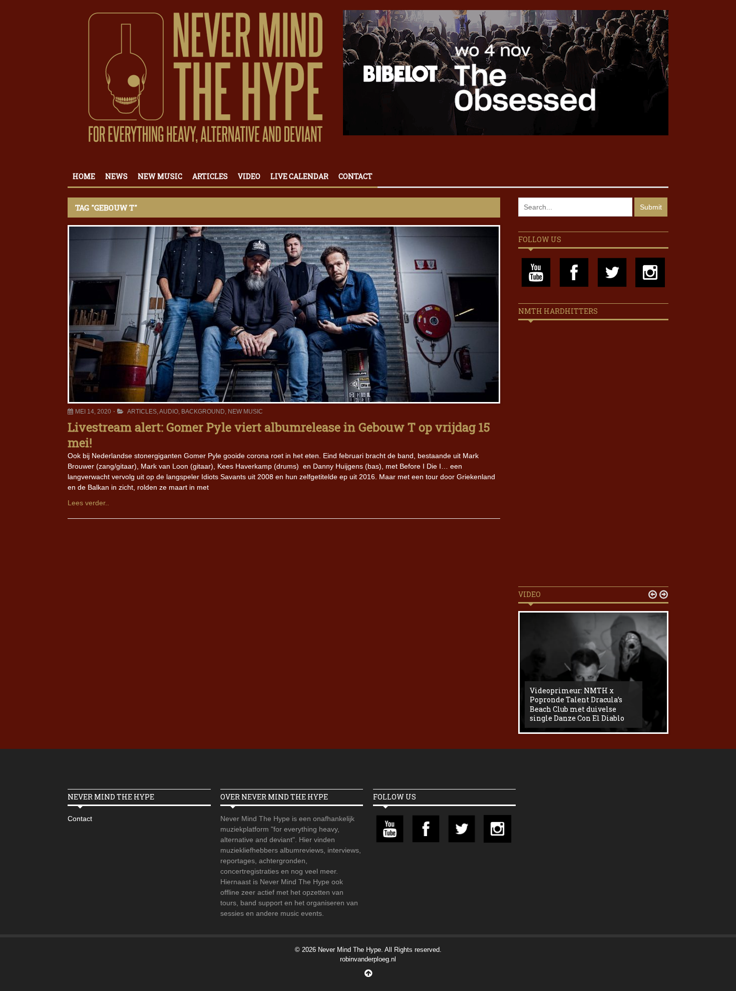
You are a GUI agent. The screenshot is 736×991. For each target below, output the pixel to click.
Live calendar (299, 176)
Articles (210, 176)
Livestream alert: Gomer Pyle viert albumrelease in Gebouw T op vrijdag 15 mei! (279, 435)
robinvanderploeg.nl (368, 959)
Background (203, 411)
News (116, 176)
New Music (160, 176)
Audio (168, 411)
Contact (355, 176)
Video (249, 176)
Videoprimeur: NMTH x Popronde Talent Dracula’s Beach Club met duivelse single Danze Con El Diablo (577, 704)
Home (84, 176)
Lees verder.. (88, 503)
